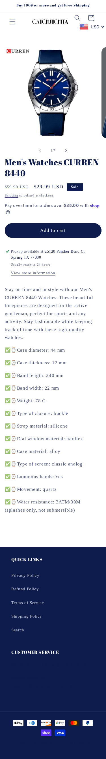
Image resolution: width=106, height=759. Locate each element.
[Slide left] (40, 150)
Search (17, 629)
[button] (12, 21)
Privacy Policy (25, 575)
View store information (33, 272)
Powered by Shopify (75, 743)
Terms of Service (27, 602)
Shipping (11, 195)
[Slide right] (66, 150)
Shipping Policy (26, 616)
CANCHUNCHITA (44, 743)
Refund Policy (25, 588)
